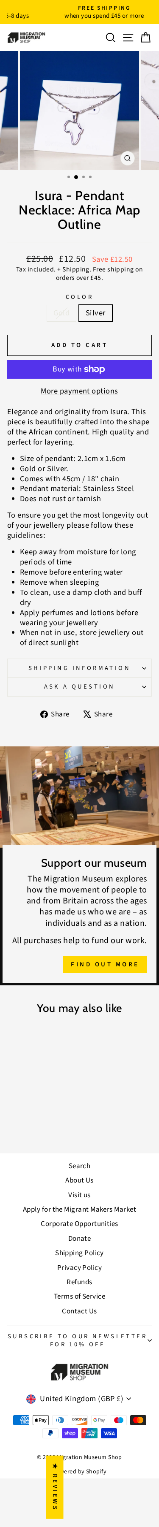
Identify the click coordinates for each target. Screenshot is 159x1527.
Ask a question (79, 686)
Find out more (105, 964)
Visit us (79, 1195)
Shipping (75, 269)
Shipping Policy (79, 1253)
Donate (79, 1239)
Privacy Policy (79, 1268)
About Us (79, 1180)
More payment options (79, 391)
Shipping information (79, 668)
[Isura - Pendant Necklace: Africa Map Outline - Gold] (30, 1125)
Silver (96, 312)
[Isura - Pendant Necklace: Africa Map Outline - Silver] (39, 1125)
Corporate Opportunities (79, 1224)
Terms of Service (79, 1296)
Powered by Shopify (79, 1471)
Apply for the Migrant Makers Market (79, 1209)
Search (80, 1166)
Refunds (79, 1282)
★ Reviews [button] (54, 1487)
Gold (61, 312)
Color (79, 297)
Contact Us (79, 1311)
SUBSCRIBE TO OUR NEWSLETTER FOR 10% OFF (77, 1340)
